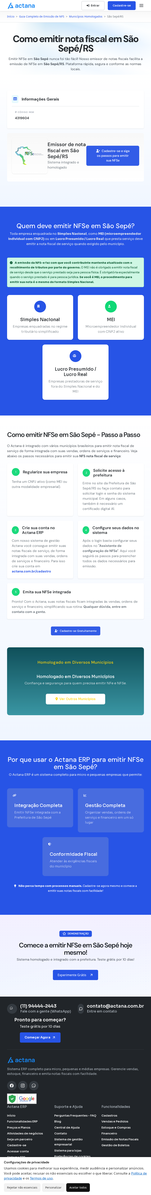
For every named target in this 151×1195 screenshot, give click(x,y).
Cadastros (109, 1115)
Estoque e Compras (116, 1127)
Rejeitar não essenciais (22, 1187)
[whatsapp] (34, 1085)
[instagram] (23, 1085)
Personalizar (53, 1187)
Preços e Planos (18, 1127)
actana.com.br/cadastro (31, 571)
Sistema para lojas (67, 1150)
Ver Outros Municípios (77, 699)
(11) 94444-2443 (38, 1006)
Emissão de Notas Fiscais (119, 1139)
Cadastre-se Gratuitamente (78, 631)
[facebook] (12, 1085)
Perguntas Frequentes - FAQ (75, 1115)
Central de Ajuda (67, 1127)
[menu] (141, 5)
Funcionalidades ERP (22, 1121)
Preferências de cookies (72, 1156)
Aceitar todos (78, 1187)
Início (11, 1115)
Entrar (95, 5)
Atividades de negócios (25, 1133)
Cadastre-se (122, 5)
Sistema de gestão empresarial (68, 1141)
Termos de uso (41, 1178)
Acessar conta (18, 1151)
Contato (60, 1133)
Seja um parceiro (19, 1139)
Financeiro (109, 1133)
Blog (57, 1121)
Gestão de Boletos (115, 1145)
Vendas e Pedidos (114, 1121)
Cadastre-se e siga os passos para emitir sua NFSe (113, 155)
